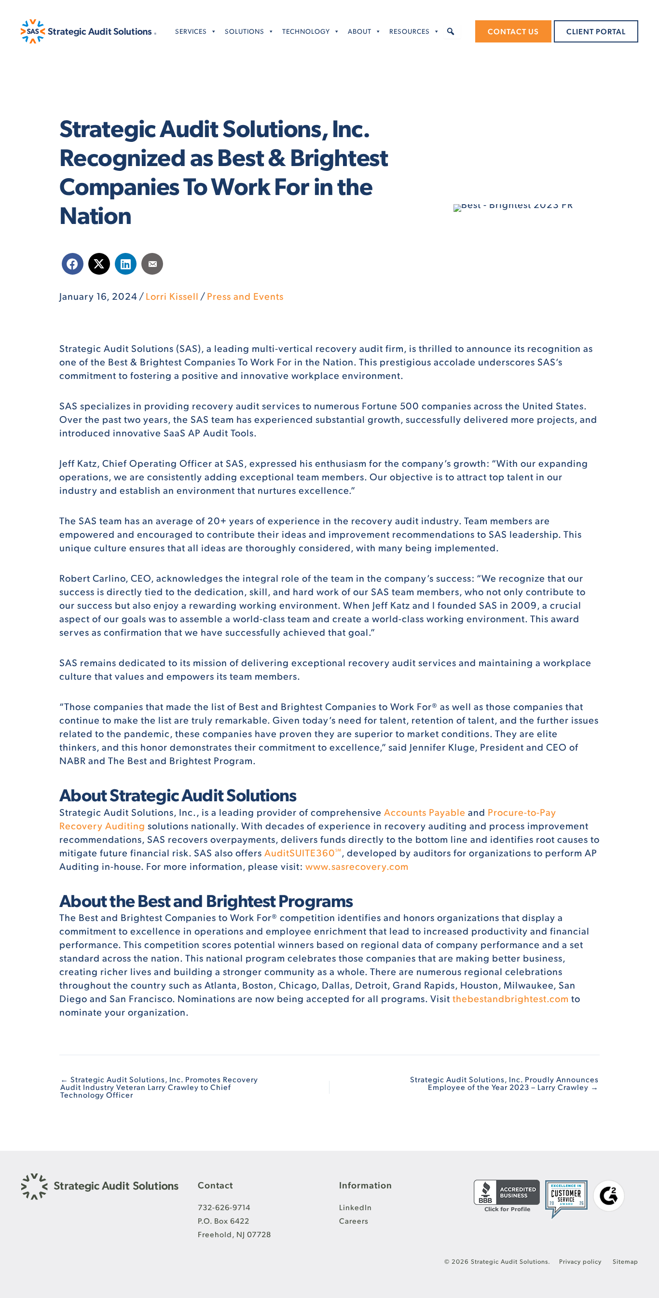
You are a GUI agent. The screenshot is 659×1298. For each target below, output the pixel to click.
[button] (451, 31)
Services (191, 31)
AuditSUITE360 (303, 852)
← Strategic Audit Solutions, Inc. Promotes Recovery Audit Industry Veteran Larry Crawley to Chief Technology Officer (159, 1087)
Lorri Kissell (172, 296)
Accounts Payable (425, 812)
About (359, 31)
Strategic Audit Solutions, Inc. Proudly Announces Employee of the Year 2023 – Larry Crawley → (504, 1083)
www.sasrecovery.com (357, 866)
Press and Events (245, 296)
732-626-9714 (224, 1207)
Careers (354, 1220)
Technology (306, 31)
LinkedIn (355, 1207)
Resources (409, 31)
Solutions (244, 31)
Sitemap (625, 1261)
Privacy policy (581, 1261)
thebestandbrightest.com (511, 998)
